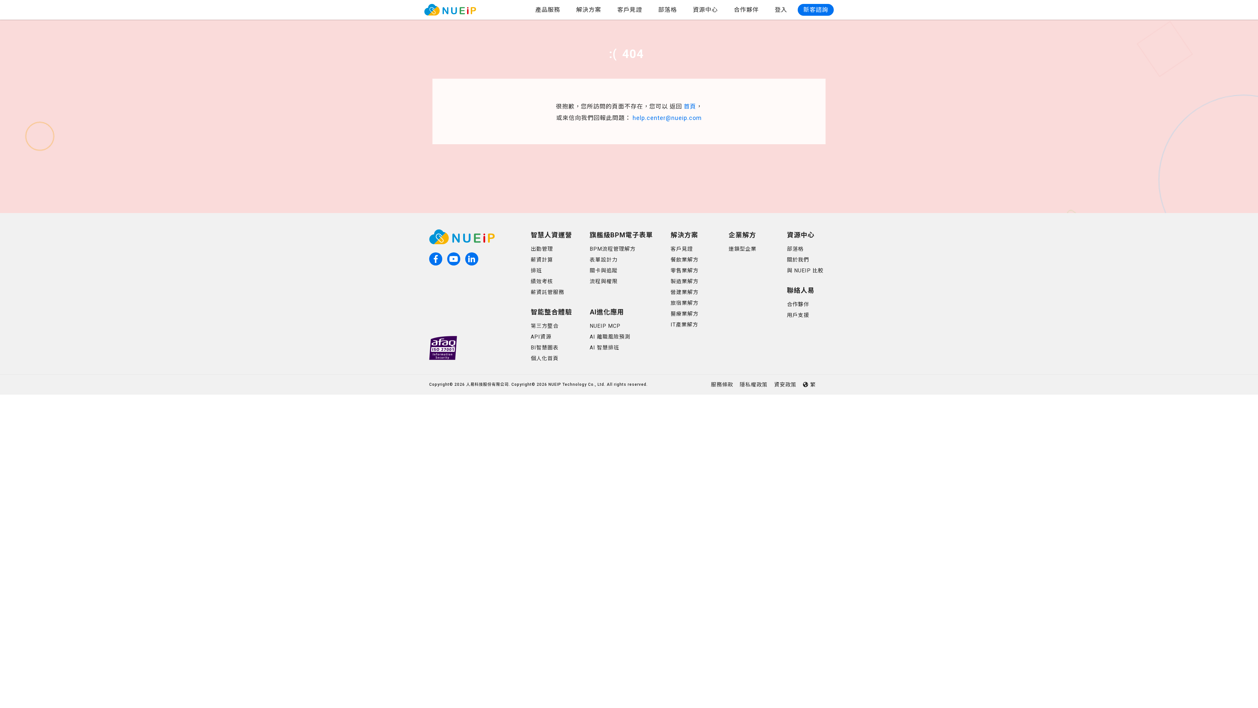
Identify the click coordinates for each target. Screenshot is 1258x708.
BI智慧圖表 (545, 347)
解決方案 (588, 9)
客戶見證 (629, 9)
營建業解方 (684, 292)
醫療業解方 (684, 314)
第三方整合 (545, 326)
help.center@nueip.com (667, 117)
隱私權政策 (754, 385)
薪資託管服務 (547, 292)
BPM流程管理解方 (613, 249)
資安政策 (785, 385)
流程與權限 (604, 281)
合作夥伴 (746, 9)
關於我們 (798, 260)
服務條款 (722, 385)
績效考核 (542, 281)
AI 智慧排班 (604, 347)
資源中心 (705, 9)
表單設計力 (604, 260)
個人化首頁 (545, 358)
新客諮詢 (815, 9)
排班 (536, 270)
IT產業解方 (684, 325)
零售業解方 (684, 270)
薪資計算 (542, 260)
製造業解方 (684, 281)
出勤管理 (542, 249)
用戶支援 (798, 315)
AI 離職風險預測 (610, 337)
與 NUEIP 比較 (805, 270)
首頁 (690, 106)
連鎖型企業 (742, 249)
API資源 (541, 337)
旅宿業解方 (684, 303)
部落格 (667, 9)
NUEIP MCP (605, 326)
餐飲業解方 (684, 260)
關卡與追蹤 (604, 270)
